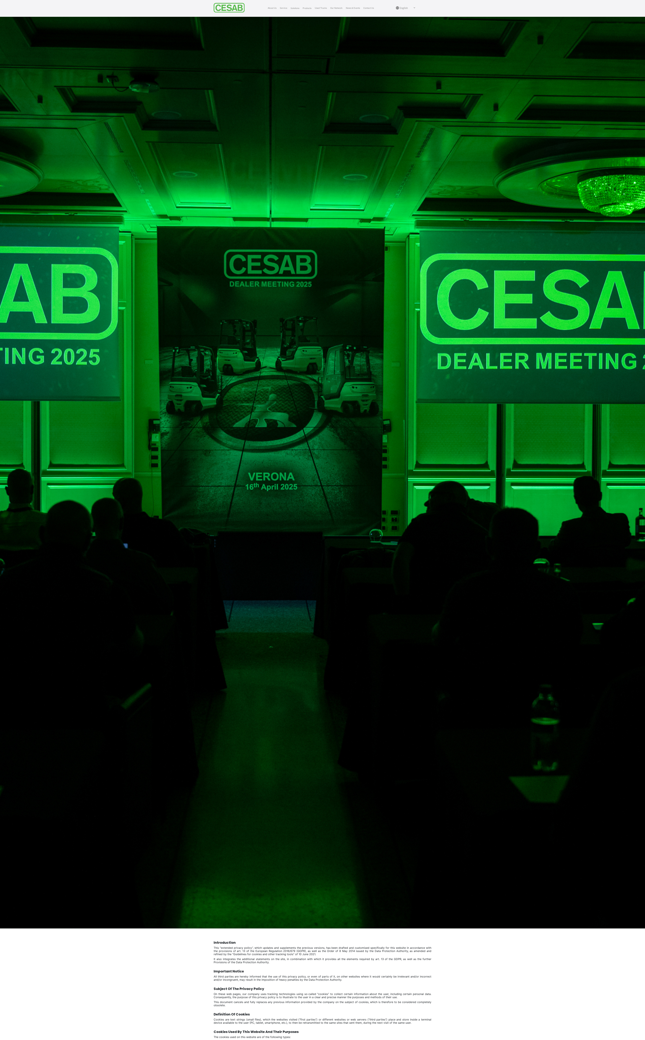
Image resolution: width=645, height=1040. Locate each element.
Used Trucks (321, 8)
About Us (272, 8)
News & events (353, 8)
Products (307, 8)
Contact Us (368, 8)
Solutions (295, 8)
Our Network (336, 8)
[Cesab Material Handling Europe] (230, 7)
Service (283, 8)
